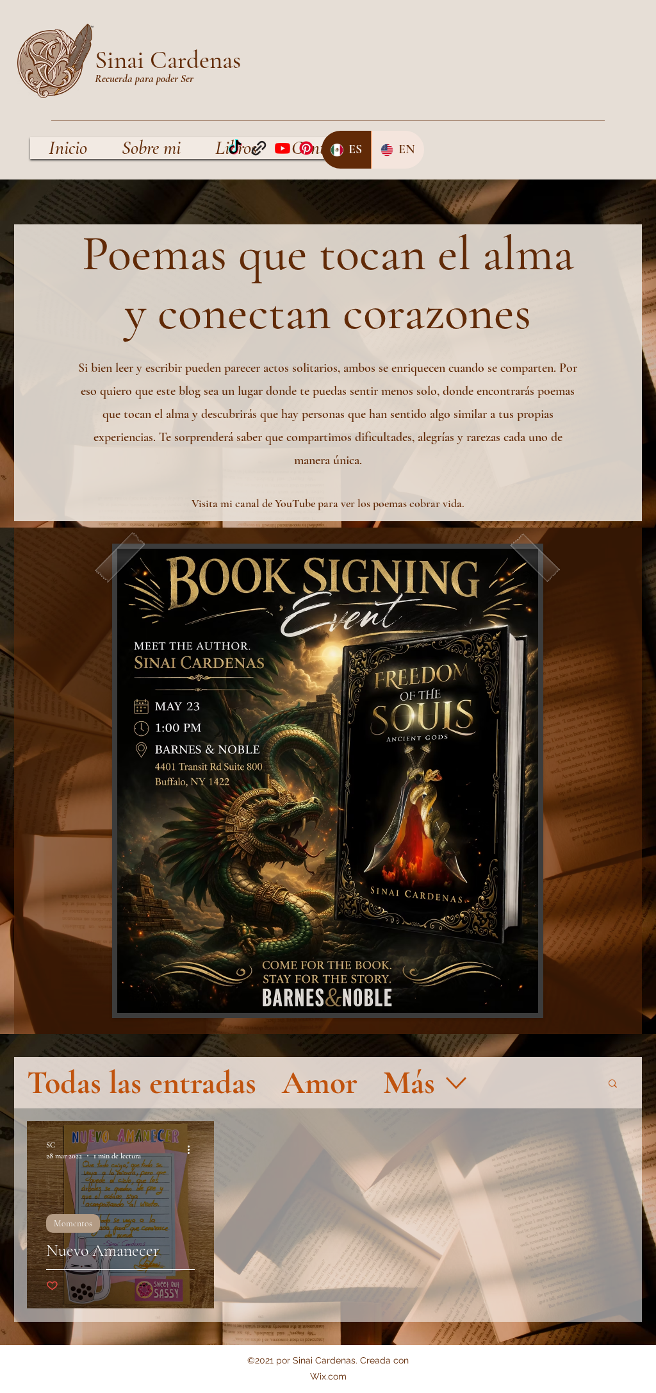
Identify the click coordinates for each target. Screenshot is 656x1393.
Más (409, 1083)
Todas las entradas (141, 1083)
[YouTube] (282, 148)
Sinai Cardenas (168, 60)
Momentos (73, 1223)
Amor (319, 1083)
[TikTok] (235, 148)
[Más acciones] (193, 1149)
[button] (613, 1084)
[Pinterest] (306, 148)
